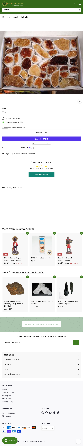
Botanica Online (24, 229)
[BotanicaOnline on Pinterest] (54, 412)
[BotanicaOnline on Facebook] (46, 412)
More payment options (42, 144)
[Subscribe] (76, 342)
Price (4, 109)
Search (4, 390)
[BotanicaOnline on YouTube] (50, 412)
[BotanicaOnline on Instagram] (43, 412)
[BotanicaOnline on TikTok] (58, 412)
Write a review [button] (41, 174)
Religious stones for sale (29, 272)
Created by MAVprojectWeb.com (33, 441)
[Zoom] (80, 101)
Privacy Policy (7, 399)
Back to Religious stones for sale (43, 324)
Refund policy (7, 396)
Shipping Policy (7, 402)
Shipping (5, 128)
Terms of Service (8, 393)
